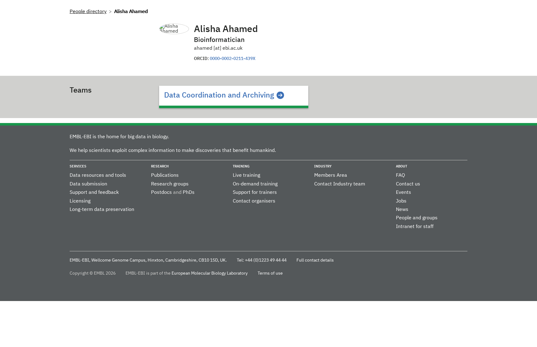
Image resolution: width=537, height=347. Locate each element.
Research (160, 166)
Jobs (401, 201)
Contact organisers (254, 201)
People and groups (417, 218)
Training (241, 166)
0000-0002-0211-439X (232, 59)
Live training (246, 175)
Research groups (170, 184)
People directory (88, 11)
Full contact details (315, 260)
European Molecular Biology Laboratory (210, 273)
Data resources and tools (98, 175)
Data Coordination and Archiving (219, 95)
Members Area (330, 175)
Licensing (80, 201)
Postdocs (161, 192)
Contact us (408, 184)
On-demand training (255, 184)
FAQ (400, 175)
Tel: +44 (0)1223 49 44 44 (262, 260)
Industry (323, 166)
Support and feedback (94, 192)
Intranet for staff (415, 226)
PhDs (189, 192)
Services (78, 166)
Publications (165, 175)
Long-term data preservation (102, 209)
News (402, 209)
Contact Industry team (339, 184)
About (401, 166)
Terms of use (270, 273)
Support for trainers (255, 192)
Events (403, 192)
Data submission (88, 184)
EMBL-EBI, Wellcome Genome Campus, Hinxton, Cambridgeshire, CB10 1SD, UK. (148, 260)
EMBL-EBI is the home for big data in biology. (119, 137)
